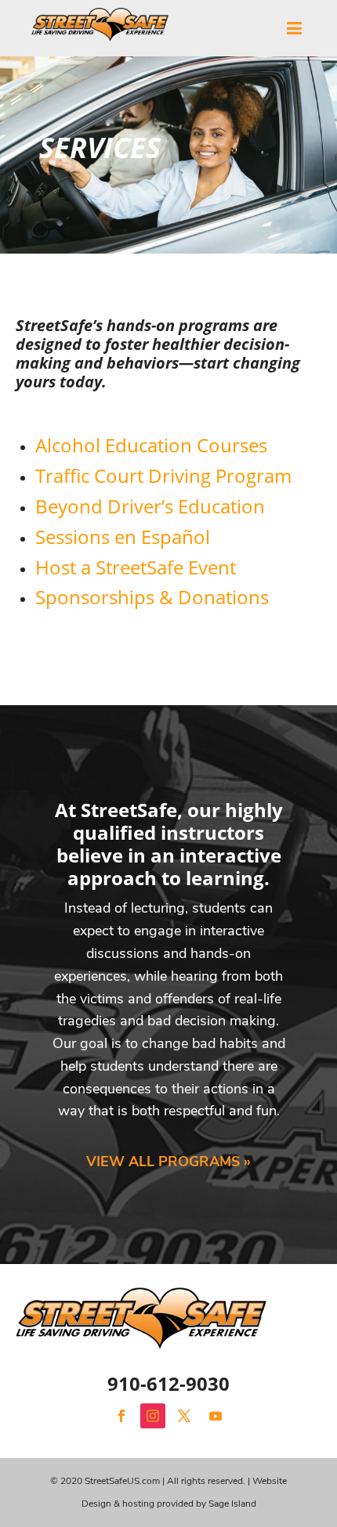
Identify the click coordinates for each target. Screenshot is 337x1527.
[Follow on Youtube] (215, 1415)
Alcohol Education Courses (151, 445)
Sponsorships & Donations (152, 597)
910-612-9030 (168, 1383)
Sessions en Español (122, 536)
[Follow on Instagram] (152, 1415)
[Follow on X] (184, 1415)
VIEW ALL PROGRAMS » (168, 1161)
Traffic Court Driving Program (163, 475)
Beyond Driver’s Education (150, 506)
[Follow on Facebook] (121, 1415)
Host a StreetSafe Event (135, 567)
